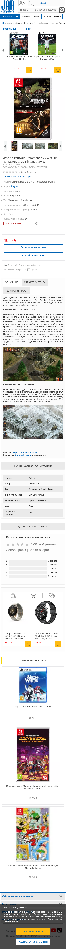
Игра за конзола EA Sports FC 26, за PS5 (19, 57)
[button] (3, 50)
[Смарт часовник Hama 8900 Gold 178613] (16, 623)
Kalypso (15, 186)
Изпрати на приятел (17, 270)
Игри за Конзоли (23, 23)
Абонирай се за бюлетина (33, 255)
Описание (11, 282)
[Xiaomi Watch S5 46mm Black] (46, 623)
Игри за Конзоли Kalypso (45, 23)
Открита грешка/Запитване (31, 265)
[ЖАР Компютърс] (7, 6)
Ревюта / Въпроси (16, 290)
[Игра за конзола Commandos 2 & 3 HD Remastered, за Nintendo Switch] (32, 108)
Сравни (34, 269)
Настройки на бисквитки (33, 941)
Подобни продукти (16, 29)
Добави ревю (9, 176)
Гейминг (10, 23)
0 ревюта (31, 172)
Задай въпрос (25, 176)
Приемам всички (33, 931)
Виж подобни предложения (33, 247)
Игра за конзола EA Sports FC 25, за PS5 (47, 57)
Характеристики (34, 282)
